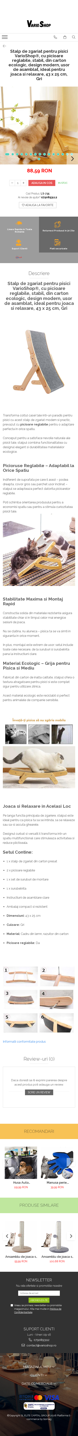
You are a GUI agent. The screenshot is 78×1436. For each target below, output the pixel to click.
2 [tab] (12, 154)
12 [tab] (58, 154)
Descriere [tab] (39, 273)
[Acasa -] (39, 23)
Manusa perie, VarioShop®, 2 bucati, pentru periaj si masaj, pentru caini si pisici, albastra (57, 1182)
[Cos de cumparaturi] (65, 37)
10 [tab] (49, 154)
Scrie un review (39, 1092)
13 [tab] (62, 154)
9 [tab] (44, 154)
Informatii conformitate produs (24, 1041)
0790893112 (41, 1340)
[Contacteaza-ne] (55, 37)
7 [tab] (35, 154)
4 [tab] (21, 154)
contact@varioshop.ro (41, 1345)
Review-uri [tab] (39, 1059)
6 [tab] (31, 154)
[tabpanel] (39, 125)
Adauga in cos (41, 182)
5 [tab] (26, 154)
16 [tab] (39, 159)
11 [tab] (53, 154)
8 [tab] (40, 154)
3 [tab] (17, 154)
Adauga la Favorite (39, 205)
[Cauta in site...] (73, 37)
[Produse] (5, 38)
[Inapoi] (3, 46)
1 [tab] (7, 154)
